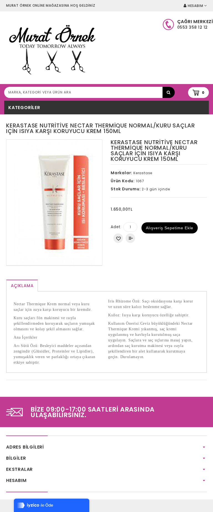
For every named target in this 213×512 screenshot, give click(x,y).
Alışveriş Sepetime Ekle (169, 228)
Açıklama (22, 286)
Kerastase (142, 173)
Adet (116, 227)
